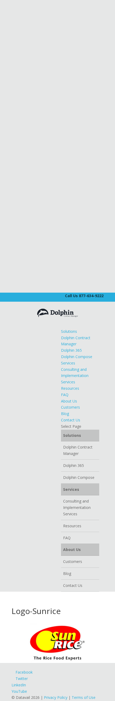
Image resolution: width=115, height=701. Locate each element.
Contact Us (70, 419)
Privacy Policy (55, 697)
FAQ (64, 394)
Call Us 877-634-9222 (84, 295)
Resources (70, 388)
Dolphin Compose (76, 356)
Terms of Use (83, 697)
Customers (70, 407)
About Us (69, 401)
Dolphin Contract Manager (78, 450)
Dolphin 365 (71, 350)
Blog (65, 413)
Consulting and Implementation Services (75, 376)
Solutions (69, 331)
